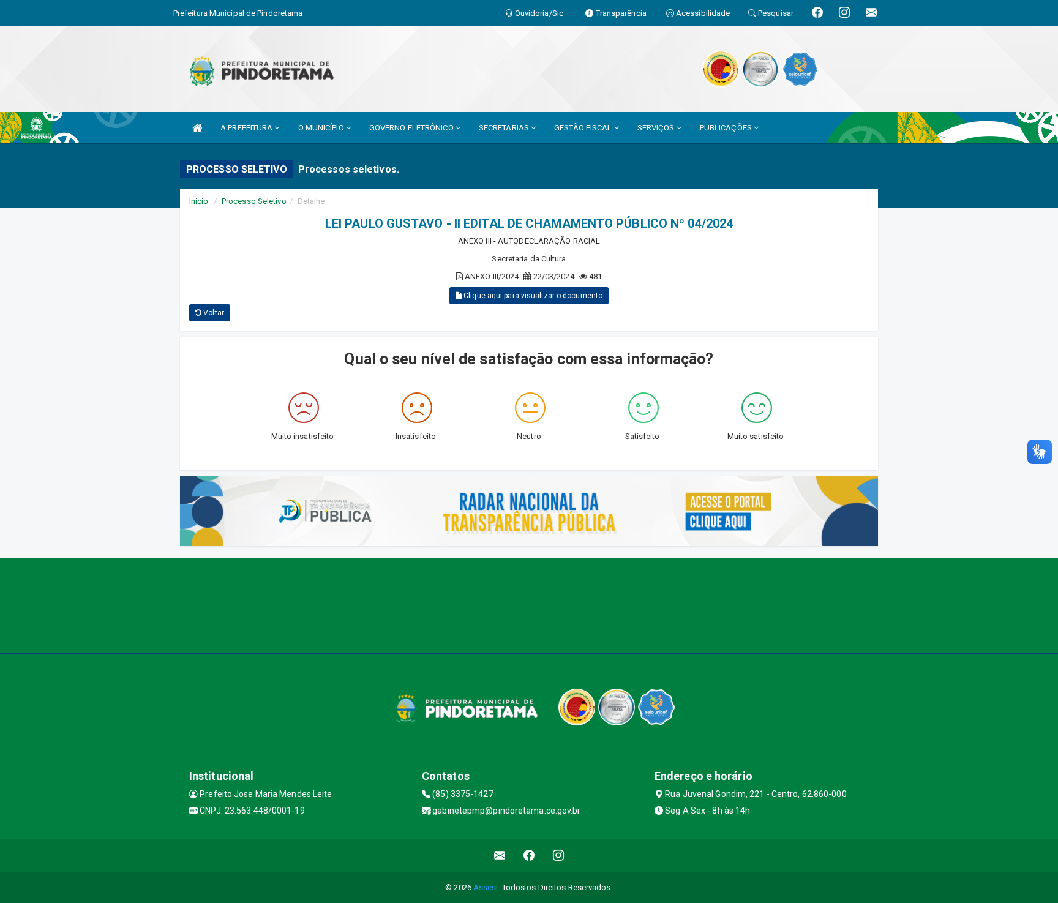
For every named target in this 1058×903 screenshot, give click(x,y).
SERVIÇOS (657, 127)
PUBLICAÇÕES (727, 127)
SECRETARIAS (505, 127)
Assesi (485, 887)
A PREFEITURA (247, 127)
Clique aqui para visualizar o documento (532, 295)
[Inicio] (197, 127)
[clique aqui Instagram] (558, 855)
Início (199, 201)
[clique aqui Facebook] (529, 855)
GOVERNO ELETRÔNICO (412, 127)
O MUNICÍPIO (322, 127)
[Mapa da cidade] (529, 604)
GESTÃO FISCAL (583, 127)
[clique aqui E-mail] (500, 855)
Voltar (212, 313)
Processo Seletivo (254, 201)
